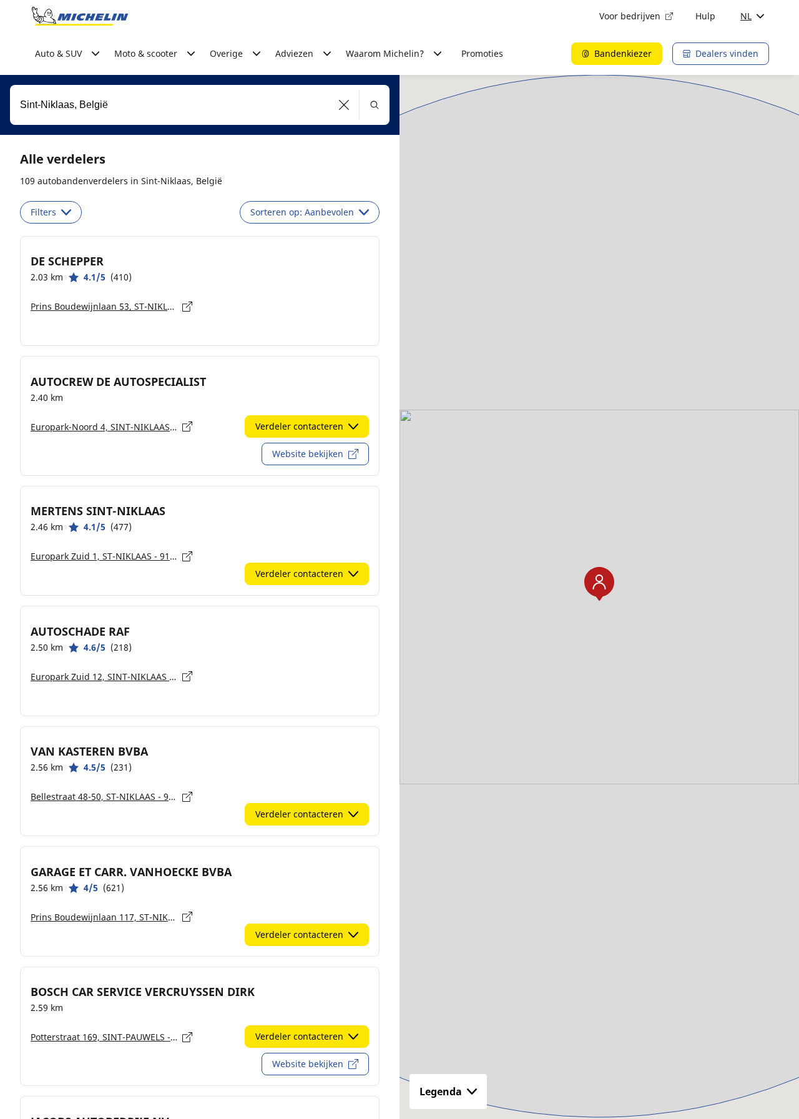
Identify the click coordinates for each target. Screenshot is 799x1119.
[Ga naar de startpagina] (80, 16)
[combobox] (200, 105)
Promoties (482, 53)
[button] (344, 105)
